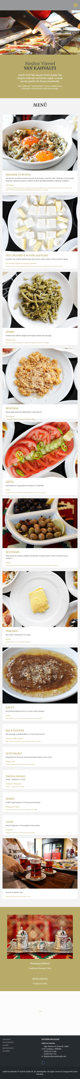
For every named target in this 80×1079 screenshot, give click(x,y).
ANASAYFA (6, 1039)
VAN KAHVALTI (8, 1042)
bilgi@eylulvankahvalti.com (55, 1056)
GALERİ (5, 1045)
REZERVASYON (8, 1048)
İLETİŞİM (6, 1051)
